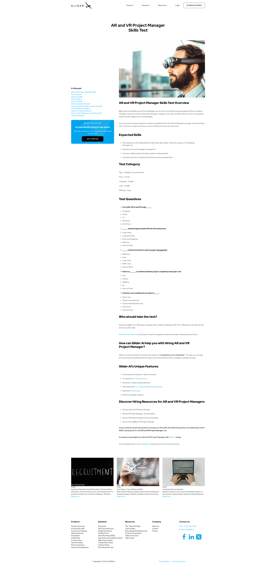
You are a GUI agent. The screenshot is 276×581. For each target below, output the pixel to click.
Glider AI (172, 437)
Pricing (154, 531)
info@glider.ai (145, 444)
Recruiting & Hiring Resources (136, 531)
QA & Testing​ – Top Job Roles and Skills (130, 489)
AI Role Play (75, 538)
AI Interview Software (79, 531)
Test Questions (77, 101)
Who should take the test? (81, 104)
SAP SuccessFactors (106, 528)
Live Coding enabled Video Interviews (148, 387)
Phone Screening (77, 545)
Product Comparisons (133, 533)
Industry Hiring (103, 545)
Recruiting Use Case (105, 547)
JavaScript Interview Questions (172, 489)
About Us (155, 526)
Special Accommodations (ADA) (110, 538)
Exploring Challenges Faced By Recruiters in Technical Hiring (91, 489)
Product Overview (78, 526)
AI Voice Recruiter (78, 528)
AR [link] (120, 111)
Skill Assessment (77, 533)
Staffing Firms (103, 533)
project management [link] (158, 250)
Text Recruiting (76, 542)
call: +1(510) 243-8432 (188, 526)
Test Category (76, 99)
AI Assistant (75, 535)
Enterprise (102, 526)
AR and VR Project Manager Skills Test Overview (83, 93)
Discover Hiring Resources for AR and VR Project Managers (86, 114)
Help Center (129, 538)
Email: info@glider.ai (186, 529)
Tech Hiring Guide (138, 18)
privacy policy (164, 561)
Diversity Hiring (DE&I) (106, 535)
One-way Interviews (139, 378)
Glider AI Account (132, 535)
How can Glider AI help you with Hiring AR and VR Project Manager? (86, 107)
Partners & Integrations (80, 547)
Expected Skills (77, 97)
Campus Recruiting (105, 542)
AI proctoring (135, 391)
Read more (75, 496)
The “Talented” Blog (132, 526)
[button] (130, 5)
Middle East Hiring (105, 531)
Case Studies (130, 528)
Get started (92, 139)
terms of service (179, 561)
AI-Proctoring (76, 540)
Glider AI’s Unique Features (81, 111)
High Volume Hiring (105, 540)
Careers (155, 528)
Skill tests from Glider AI (128, 334)
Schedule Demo (194, 5)
